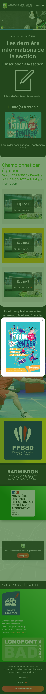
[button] (42, 320)
